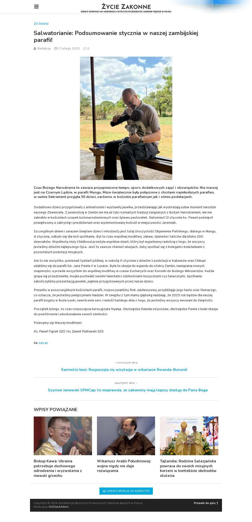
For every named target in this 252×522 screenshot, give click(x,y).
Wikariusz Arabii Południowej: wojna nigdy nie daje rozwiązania (124, 466)
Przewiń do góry (205, 503)
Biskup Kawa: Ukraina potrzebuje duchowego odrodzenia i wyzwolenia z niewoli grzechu (58, 468)
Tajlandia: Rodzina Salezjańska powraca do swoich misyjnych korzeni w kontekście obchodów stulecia (188, 468)
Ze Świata (41, 24)
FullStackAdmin (59, 507)
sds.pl (43, 343)
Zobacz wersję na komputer (127, 491)
